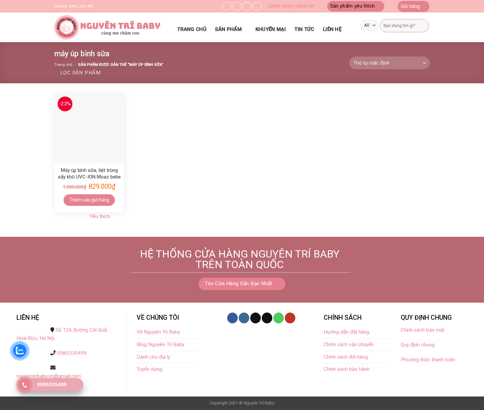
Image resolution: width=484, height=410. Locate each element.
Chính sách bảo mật (423, 330)
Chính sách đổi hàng (346, 357)
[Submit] (423, 25)
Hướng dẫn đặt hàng (346, 332)
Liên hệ (332, 29)
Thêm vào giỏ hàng (89, 200)
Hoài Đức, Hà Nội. (36, 338)
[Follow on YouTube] (290, 318)
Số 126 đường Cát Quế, (82, 330)
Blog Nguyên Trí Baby (160, 344)
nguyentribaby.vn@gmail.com (48, 376)
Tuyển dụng (149, 369)
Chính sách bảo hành (346, 369)
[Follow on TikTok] (255, 318)
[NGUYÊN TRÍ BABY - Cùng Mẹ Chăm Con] (108, 27)
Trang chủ (191, 29)
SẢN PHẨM (228, 29)
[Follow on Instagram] (236, 6)
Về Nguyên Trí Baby (158, 332)
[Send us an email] (247, 6)
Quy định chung (418, 345)
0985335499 (72, 353)
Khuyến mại (270, 29)
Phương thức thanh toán (428, 360)
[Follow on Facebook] (226, 6)
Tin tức (304, 29)
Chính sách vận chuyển (349, 344)
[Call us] (257, 6)
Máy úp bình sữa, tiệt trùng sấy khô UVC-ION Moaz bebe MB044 (89, 173)
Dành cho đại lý (154, 357)
